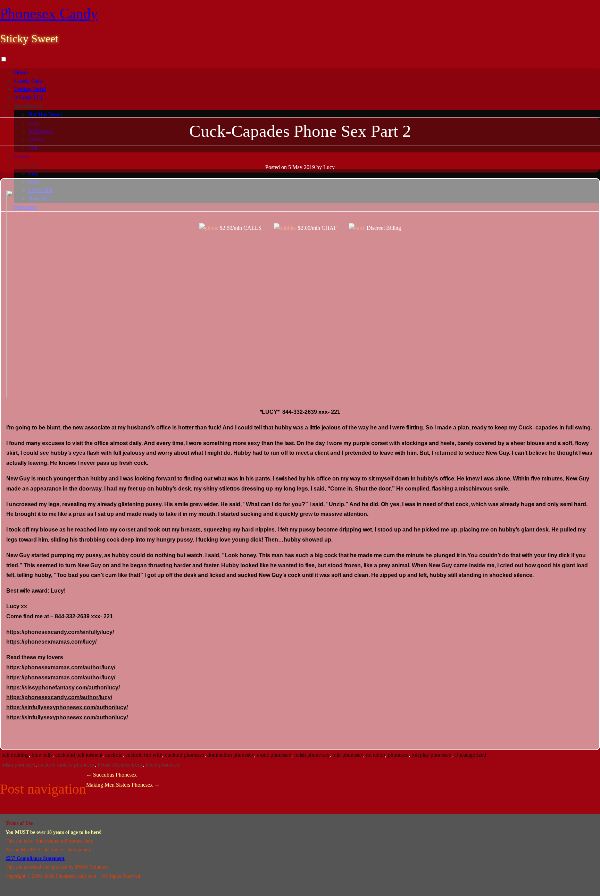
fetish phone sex (312, 755)
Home (21, 72)
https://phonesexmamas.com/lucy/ (51, 642)
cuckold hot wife (143, 755)
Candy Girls (28, 81)
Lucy (329, 167)
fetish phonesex (162, 765)
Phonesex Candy (49, 14)
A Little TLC (29, 97)
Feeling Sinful (30, 89)
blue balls (42, 755)
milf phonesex (347, 755)
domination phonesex (230, 755)
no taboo (375, 755)
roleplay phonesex (431, 755)
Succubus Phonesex (111, 775)
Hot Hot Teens (45, 114)
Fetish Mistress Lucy (120, 765)
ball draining (15, 755)
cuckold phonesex (185, 755)
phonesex (398, 755)
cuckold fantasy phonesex (66, 765)
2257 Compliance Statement (35, 858)
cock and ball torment (78, 755)
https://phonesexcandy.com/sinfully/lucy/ (60, 632)
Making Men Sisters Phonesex (123, 785)
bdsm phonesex (18, 765)
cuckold (114, 755)
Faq (33, 173)
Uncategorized (470, 755)
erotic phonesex (274, 755)
